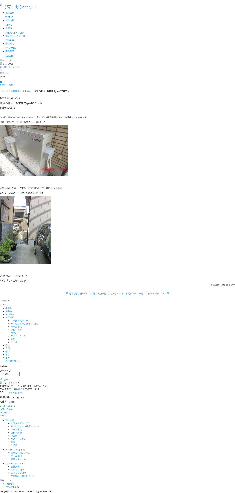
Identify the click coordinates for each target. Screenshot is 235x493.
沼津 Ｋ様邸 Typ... (157, 293)
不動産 (8, 308)
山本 (7, 357)
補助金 (8, 311)
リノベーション (18, 336)
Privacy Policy (12, 486)
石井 (7, 354)
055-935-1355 (16, 393)
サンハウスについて (15, 463)
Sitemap (9, 483)
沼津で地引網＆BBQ (78, 293)
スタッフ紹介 (17, 469)
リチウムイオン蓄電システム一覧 (126, 293)
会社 (7, 345)
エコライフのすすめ (15, 449)
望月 (7, 351)
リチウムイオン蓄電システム (25, 323)
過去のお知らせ (13, 360)
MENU (3, 415)
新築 (13, 339)
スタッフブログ (18, 472)
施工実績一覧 (99, 293)
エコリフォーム (18, 458)
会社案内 (15, 466)
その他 (14, 342)
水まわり (15, 332)
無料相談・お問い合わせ (23, 475)
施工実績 (9, 317)
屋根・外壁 (16, 329)
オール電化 (16, 326)
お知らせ (9, 314)
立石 (7, 348)
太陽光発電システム (20, 320)
